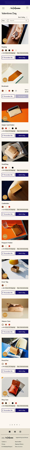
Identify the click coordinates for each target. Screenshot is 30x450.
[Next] (19, 425)
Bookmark (5, 86)
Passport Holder (7, 243)
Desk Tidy (5, 282)
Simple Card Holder (8, 125)
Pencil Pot (5, 360)
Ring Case (5, 400)
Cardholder (5, 203)
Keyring (4, 47)
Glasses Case (6, 321)
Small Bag (5, 164)
